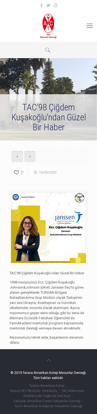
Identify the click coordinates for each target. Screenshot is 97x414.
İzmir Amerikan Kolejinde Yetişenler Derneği (48, 406)
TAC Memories (72, 391)
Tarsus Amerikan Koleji (46, 386)
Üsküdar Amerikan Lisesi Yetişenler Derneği (47, 401)
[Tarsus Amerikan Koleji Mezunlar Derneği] (48, 25)
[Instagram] (55, 5)
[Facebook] (41, 5)
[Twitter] (48, 5)
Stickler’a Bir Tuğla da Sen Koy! (46, 396)
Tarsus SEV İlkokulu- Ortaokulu (33, 391)
